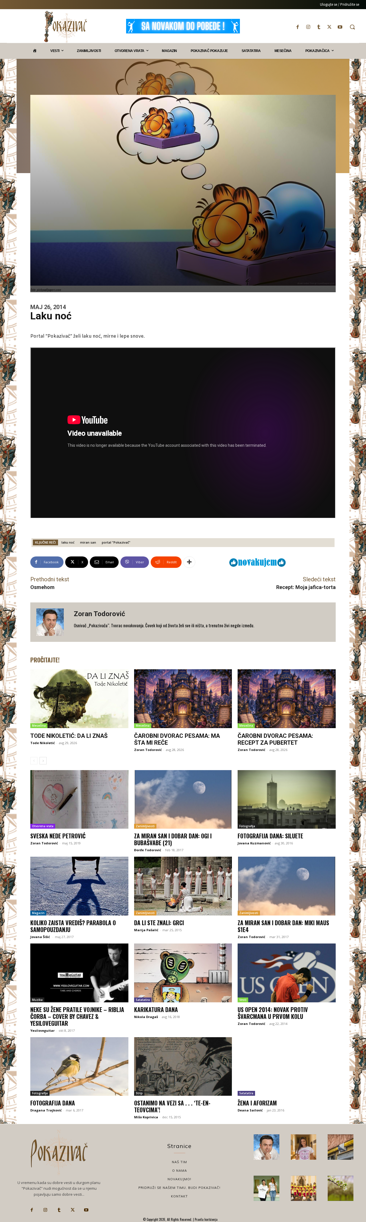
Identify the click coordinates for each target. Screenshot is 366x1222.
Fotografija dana (52, 1103)
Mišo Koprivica (146, 1117)
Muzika (37, 1000)
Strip (139, 1093)
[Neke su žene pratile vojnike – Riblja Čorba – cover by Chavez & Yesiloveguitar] (79, 972)
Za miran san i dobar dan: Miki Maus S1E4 (283, 926)
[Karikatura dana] (183, 972)
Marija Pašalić (146, 930)
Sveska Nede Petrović (57, 836)
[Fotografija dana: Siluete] (287, 799)
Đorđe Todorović (147, 850)
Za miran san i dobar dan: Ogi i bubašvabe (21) (173, 839)
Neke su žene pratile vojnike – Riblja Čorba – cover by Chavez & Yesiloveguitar (77, 1016)
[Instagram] (308, 27)
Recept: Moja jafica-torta (306, 587)
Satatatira (143, 1000)
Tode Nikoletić (42, 743)
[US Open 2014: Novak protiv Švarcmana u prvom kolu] (287, 972)
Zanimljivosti (145, 826)
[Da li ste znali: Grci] (183, 886)
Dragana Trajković (46, 1110)
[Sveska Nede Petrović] (79, 799)
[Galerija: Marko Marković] (340, 1188)
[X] (329, 27)
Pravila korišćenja (206, 1219)
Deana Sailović (250, 1110)
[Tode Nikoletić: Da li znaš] (79, 698)
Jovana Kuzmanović (254, 843)
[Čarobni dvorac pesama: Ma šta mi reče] (183, 698)
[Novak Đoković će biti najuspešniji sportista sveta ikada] (266, 1147)
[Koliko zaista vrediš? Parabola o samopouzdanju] (79, 886)
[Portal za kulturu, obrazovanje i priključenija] (65, 27)
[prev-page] (33, 760)
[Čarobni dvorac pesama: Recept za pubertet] (287, 698)
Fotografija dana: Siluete (270, 836)
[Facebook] (297, 27)
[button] (352, 27)
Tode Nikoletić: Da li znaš (69, 735)
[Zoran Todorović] (52, 622)
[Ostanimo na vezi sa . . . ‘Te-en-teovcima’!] (183, 1066)
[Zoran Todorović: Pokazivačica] (340, 1147)
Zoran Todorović (99, 614)
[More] (189, 562)
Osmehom (42, 587)
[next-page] (43, 760)
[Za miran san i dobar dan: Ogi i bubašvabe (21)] (183, 799)
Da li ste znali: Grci (159, 922)
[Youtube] (340, 27)
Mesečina (39, 726)
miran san (88, 542)
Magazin (38, 913)
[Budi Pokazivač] (266, 1188)
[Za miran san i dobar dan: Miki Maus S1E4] (287, 886)
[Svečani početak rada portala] (304, 1188)
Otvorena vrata (42, 826)
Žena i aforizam (257, 1103)
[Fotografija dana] (79, 1066)
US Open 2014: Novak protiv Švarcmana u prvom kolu (273, 1013)
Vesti (242, 1000)
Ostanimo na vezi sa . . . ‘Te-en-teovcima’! (172, 1106)
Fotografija (247, 826)
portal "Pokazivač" (116, 542)
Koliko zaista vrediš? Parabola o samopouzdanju (73, 926)
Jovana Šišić (40, 937)
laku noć (67, 542)
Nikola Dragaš (146, 1017)
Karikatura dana (156, 1009)
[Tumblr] (319, 27)
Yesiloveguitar (42, 1030)
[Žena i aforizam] (287, 1066)
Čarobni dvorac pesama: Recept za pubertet (275, 739)
